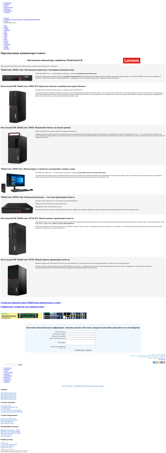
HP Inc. (6, 27)
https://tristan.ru (162, 359)
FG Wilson (7, 44)
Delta (5, 36)
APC (5, 32)
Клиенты (7, 9)
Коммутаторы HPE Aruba (8, 418)
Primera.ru (7, 382)
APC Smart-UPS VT (6, 434)
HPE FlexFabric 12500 (7, 423)
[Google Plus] (164, 362)
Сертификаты (8, 10)
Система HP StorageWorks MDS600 (11, 410)
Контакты (7, 12)
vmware (6, 46)
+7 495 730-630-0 (6, 15)
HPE (5, 25)
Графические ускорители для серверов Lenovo (22, 307)
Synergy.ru (7, 380)
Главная (6, 18)
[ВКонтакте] (154, 362)
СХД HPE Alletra (6, 409)
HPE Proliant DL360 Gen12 (8, 393)
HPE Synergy (4, 443)
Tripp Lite (7, 30)
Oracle (6, 42)
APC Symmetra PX (6, 436)
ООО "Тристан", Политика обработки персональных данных (83, 386)
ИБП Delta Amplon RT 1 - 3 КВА (10, 430)
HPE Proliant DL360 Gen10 (8, 399)
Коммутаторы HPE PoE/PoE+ (9, 420)
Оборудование (8, 7)
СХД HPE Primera (6, 405)
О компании (7, 3)
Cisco (5, 38)
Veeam (6, 47)
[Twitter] (156, 362)
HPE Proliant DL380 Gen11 (8, 394)
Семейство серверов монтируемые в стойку (31, 302)
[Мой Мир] (161, 362)
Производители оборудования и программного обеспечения (22, 19)
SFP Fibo (6, 49)
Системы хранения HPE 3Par (9, 407)
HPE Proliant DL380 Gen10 (8, 397)
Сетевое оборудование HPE (9, 444)
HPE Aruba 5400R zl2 (7, 421)
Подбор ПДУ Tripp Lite (7, 446)
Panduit (6, 28)
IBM (5, 39)
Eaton (5, 33)
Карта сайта (7, 379)
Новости (6, 4)
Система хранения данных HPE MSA (12, 412)
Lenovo (6, 21)
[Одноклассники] (159, 362)
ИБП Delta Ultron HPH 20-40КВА (10, 431)
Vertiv (5, 35)
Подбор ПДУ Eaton (6, 447)
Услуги (6, 6)
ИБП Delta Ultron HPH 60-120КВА (11, 433)
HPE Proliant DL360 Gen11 (8, 396)
